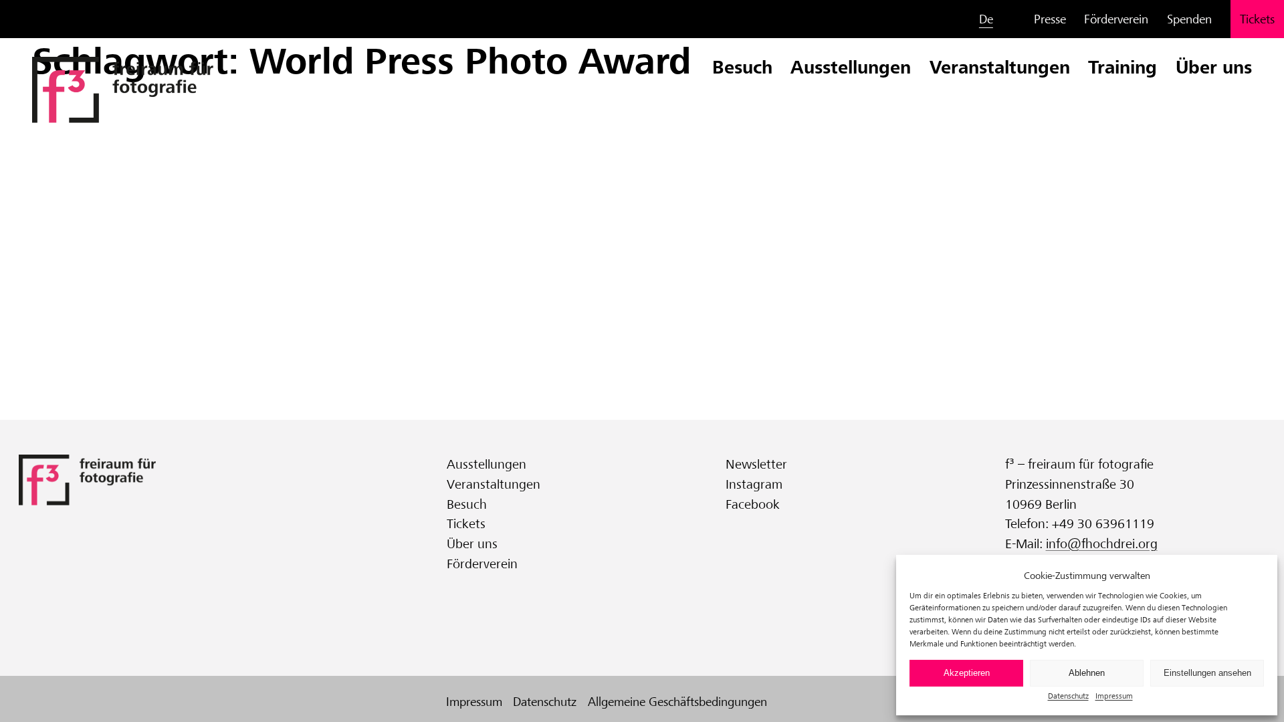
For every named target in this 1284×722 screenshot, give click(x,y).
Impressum (1114, 696)
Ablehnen (1087, 673)
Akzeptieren (967, 673)
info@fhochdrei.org (1102, 544)
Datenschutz (1068, 696)
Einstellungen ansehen (1207, 673)
